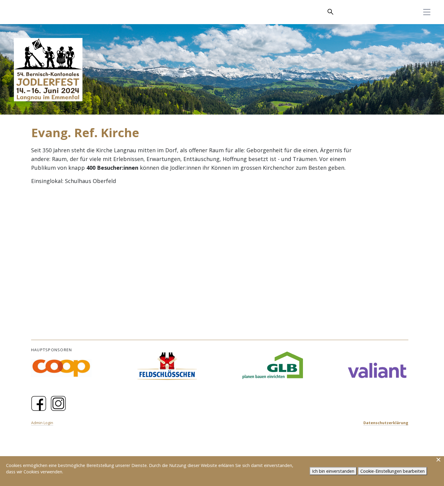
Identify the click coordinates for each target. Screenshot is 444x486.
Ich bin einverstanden (333, 471)
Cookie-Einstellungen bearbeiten (392, 471)
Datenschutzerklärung (385, 422)
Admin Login (42, 422)
